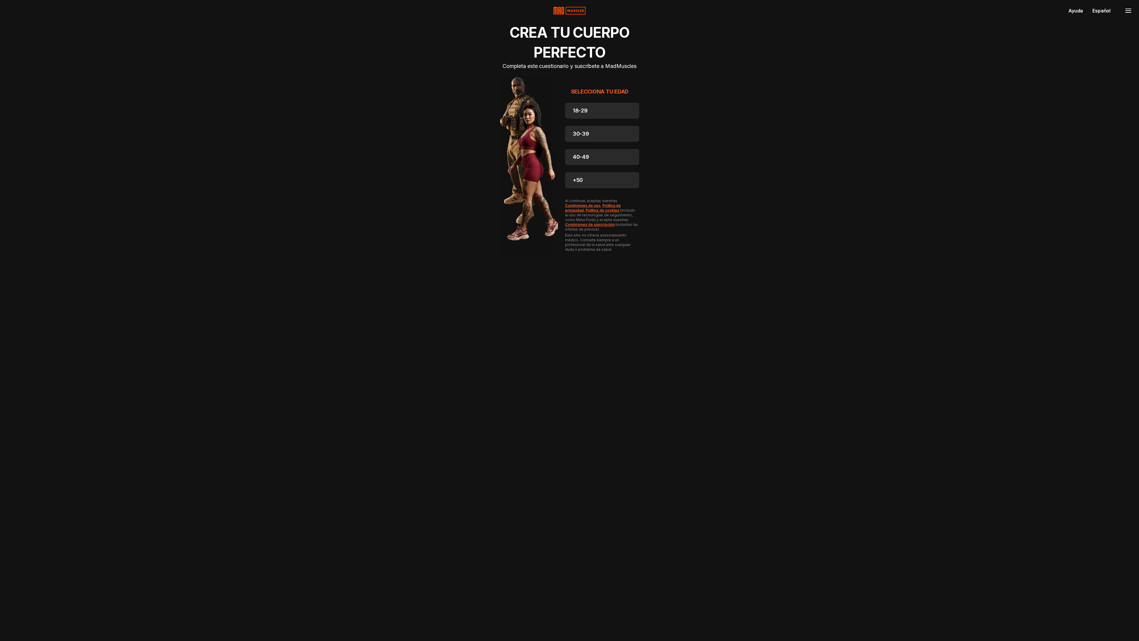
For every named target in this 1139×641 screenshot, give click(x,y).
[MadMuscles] (569, 10)
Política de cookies (602, 210)
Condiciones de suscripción (590, 224)
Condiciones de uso (582, 205)
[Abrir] (1128, 11)
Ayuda (1075, 11)
